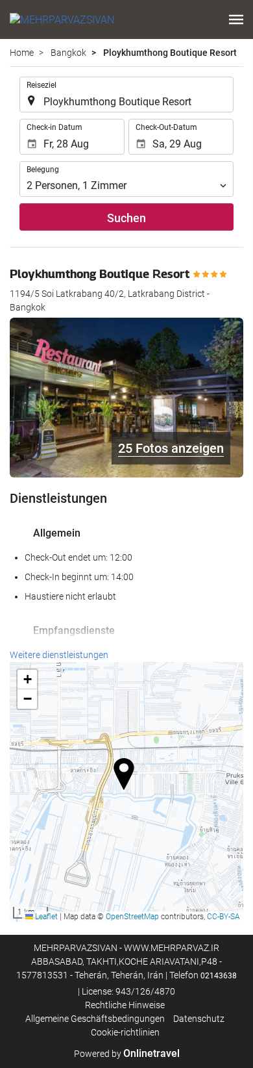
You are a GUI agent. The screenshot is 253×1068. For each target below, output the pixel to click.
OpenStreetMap (132, 916)
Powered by (127, 1054)
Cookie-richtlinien (125, 1032)
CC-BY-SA (223, 916)
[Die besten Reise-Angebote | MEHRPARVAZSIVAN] (62, 19)
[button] (236, 19)
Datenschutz (198, 1018)
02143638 (218, 975)
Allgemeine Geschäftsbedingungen (95, 1018)
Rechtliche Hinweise (125, 1005)
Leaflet (45, 916)
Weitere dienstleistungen (59, 655)
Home (22, 52)
